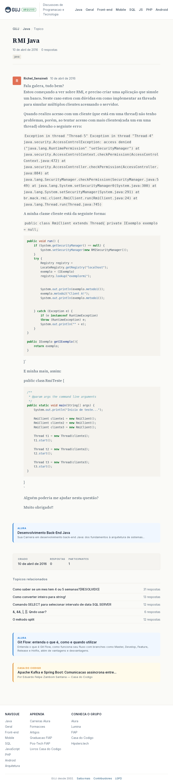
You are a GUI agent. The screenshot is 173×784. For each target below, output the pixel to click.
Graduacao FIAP (41, 738)
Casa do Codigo (82, 738)
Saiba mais (83, 778)
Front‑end (104, 10)
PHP (149, 10)
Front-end (12, 732)
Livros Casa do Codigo (45, 749)
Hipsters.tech (80, 743)
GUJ (16, 29)
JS (141, 10)
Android (162, 10)
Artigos (34, 732)
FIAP (74, 732)
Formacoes (37, 726)
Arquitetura (12, 766)
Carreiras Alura (40, 721)
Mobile (121, 10)
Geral (90, 10)
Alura (74, 721)
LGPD (118, 778)
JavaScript (12, 749)
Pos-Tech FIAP (40, 743)
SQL (132, 10)
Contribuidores (102, 778)
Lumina (76, 726)
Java (78, 10)
